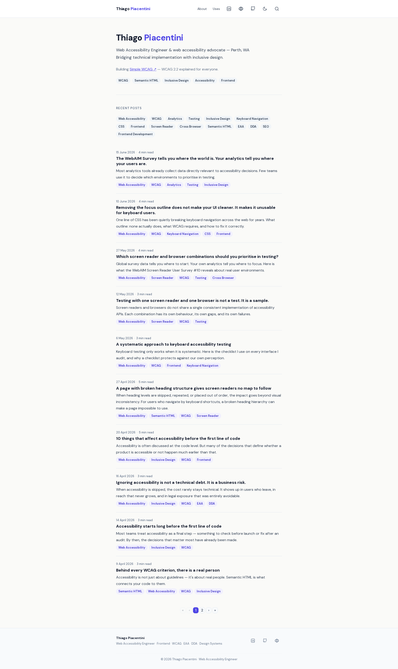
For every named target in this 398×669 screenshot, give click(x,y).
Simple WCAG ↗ (143, 69)
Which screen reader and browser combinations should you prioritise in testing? (197, 256)
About (202, 9)
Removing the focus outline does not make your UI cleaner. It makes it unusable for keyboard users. (195, 210)
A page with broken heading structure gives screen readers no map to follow (193, 388)
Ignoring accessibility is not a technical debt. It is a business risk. (181, 482)
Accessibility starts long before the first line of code (169, 526)
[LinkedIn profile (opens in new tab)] (229, 9)
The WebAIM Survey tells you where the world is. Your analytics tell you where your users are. (195, 161)
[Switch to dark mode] (265, 9)
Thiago (133, 9)
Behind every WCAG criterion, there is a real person (168, 570)
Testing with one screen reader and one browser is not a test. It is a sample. (192, 300)
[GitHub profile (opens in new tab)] (253, 9)
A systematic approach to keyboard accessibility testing (173, 344)
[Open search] (277, 9)
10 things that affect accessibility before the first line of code (178, 438)
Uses (216, 9)
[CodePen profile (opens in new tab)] (241, 9)
